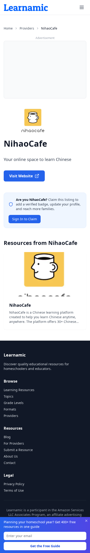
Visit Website (21, 175)
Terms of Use (14, 490)
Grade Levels (14, 403)
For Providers (14, 443)
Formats (10, 409)
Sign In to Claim (24, 219)
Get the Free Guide (45, 546)
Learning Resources (19, 390)
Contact (9, 463)
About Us (11, 456)
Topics (8, 396)
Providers (27, 28)
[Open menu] (81, 7)
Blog (7, 437)
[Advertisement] (45, 69)
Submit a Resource (18, 450)
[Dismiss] (86, 521)
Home (8, 28)
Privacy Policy (14, 484)
